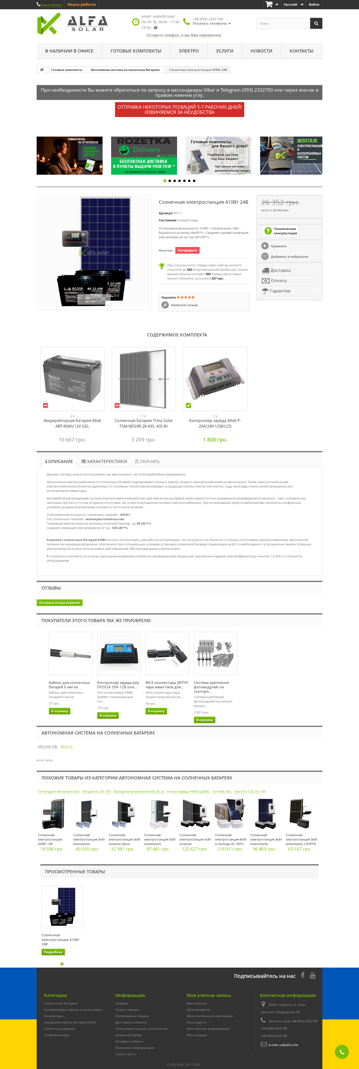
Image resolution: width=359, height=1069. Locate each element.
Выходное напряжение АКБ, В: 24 (139, 791)
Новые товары (127, 1009)
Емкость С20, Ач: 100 (250, 791)
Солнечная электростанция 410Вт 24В (60, 939)
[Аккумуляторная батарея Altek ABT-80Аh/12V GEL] (72, 379)
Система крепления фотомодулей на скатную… (211, 687)
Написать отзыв (184, 305)
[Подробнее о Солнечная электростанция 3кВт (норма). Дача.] (125, 815)
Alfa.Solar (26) (48, 746)
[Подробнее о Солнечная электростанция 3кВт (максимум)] (266, 815)
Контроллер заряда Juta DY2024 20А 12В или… (118, 684)
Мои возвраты (199, 1009)
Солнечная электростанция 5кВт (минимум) (160, 839)
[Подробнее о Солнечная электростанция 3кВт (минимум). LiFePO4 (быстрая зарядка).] (302, 815)
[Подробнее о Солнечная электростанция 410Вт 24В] (63, 907)
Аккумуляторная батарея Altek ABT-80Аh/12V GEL (72, 423)
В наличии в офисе (69, 51)
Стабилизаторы (57, 1035)
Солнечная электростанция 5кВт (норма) (195, 839)
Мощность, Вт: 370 (97, 791)
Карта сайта (126, 1054)
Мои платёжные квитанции (210, 1016)
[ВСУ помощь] (293, 155)
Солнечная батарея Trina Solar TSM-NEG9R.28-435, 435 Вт (144, 423)
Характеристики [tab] (106, 461)
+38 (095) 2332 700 (274, 1028)
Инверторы (53, 1016)
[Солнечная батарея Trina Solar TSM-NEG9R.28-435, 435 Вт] (144, 379)
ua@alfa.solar (164, 16)
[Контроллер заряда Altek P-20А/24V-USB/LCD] (215, 379)
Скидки (122, 1003)
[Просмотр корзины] (272, 4)
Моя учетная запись (209, 995)
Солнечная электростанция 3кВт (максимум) (266, 839)
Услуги (224, 51)
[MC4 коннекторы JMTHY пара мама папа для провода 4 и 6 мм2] (167, 653)
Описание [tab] (60, 461)
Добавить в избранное (289, 256)
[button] (212, 21)
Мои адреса (196, 1022)
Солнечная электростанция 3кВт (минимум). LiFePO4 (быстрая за (301, 841)
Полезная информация (135, 1048)
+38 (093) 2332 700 (304, 1021)
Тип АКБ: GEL (222, 791)
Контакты (302, 51)
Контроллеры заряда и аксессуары (73, 1009)
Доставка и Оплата (131, 1022)
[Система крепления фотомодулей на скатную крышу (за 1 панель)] (215, 653)
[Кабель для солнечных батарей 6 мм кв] (70, 653)
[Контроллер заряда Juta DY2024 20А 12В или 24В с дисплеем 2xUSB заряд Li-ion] (119, 653)
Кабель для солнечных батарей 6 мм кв (69, 684)
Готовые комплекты (136, 51)
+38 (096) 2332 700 (274, 1036)
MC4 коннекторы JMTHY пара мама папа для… (167, 684)
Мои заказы (197, 1003)
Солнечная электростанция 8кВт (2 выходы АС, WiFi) (231, 839)
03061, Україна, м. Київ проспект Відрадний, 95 (283, 1008)
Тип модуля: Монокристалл (59, 791)
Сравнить (278, 246)
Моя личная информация (208, 1028)
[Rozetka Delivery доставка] (70, 156)
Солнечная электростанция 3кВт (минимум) (89, 839)
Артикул (165, 213)
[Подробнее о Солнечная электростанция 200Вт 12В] (54, 815)
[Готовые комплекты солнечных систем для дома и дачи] (144, 156)
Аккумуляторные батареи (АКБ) (70, 1022)
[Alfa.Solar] (82, 24)
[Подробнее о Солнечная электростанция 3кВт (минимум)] (89, 815)
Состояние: (168, 220)
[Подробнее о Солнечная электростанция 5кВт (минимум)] (160, 815)
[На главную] (41, 70)
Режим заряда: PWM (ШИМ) (188, 791)
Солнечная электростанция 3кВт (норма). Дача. (124, 839)
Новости (261, 51)
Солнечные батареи (60, 1003)
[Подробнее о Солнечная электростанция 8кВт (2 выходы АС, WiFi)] (231, 815)
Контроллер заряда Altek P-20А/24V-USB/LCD (215, 423)
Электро (189, 51)
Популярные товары (132, 1016)
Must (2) (67, 746)
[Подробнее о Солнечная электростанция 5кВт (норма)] (196, 815)
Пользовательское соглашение (142, 1028)
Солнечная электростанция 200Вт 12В (50, 839)
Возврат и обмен (129, 1041)
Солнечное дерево (59, 1028)
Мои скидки (197, 1035)
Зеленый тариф (129, 1035)
